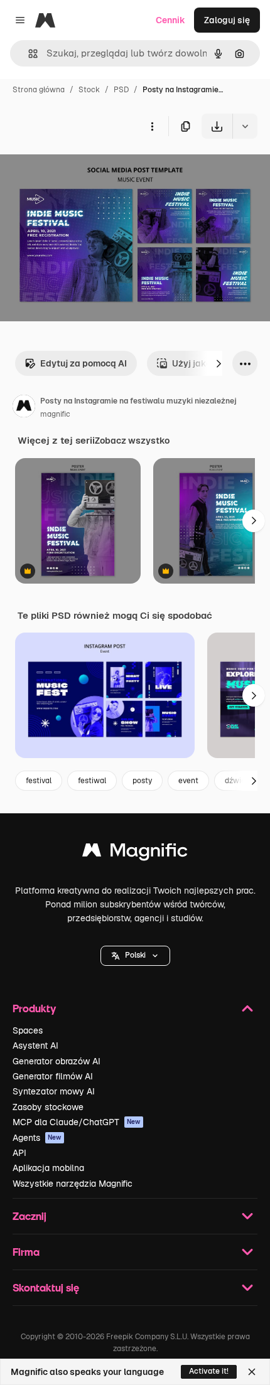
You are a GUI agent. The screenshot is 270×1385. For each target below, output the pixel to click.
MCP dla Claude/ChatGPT (77, 1122)
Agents (37, 1137)
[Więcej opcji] (152, 126)
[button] (135, 956)
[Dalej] (218, 363)
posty (142, 781)
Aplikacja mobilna (48, 1168)
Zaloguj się (227, 20)
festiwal (92, 781)
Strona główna (39, 90)
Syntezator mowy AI (54, 1091)
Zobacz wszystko (132, 440)
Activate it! (209, 1371)
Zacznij (29, 1215)
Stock (89, 90)
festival (38, 781)
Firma (26, 1251)
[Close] (251, 1371)
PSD (121, 90)
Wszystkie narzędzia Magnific (72, 1183)
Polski (135, 955)
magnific (55, 414)
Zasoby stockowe (48, 1107)
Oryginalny (87, 168)
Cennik (170, 20)
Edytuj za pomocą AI (83, 363)
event (188, 781)
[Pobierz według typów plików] (244, 126)
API (19, 1152)
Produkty (34, 1008)
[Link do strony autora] (24, 408)
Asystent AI (35, 1045)
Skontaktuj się (46, 1287)
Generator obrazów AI (56, 1061)
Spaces (28, 1030)
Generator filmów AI (53, 1076)
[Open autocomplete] (28, 53)
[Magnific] (135, 853)
